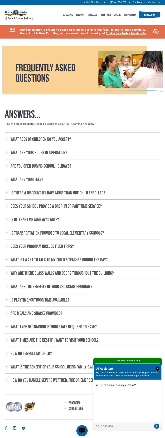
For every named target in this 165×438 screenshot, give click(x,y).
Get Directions (93, 2)
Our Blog (137, 2)
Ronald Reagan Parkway (16, 13)
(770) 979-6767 (117, 2)
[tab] (82, 139)
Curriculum (92, 14)
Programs (80, 14)
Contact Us (154, 2)
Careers (117, 14)
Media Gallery (130, 14)
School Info (68, 14)
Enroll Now (149, 14)
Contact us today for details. (126, 33)
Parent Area (106, 14)
